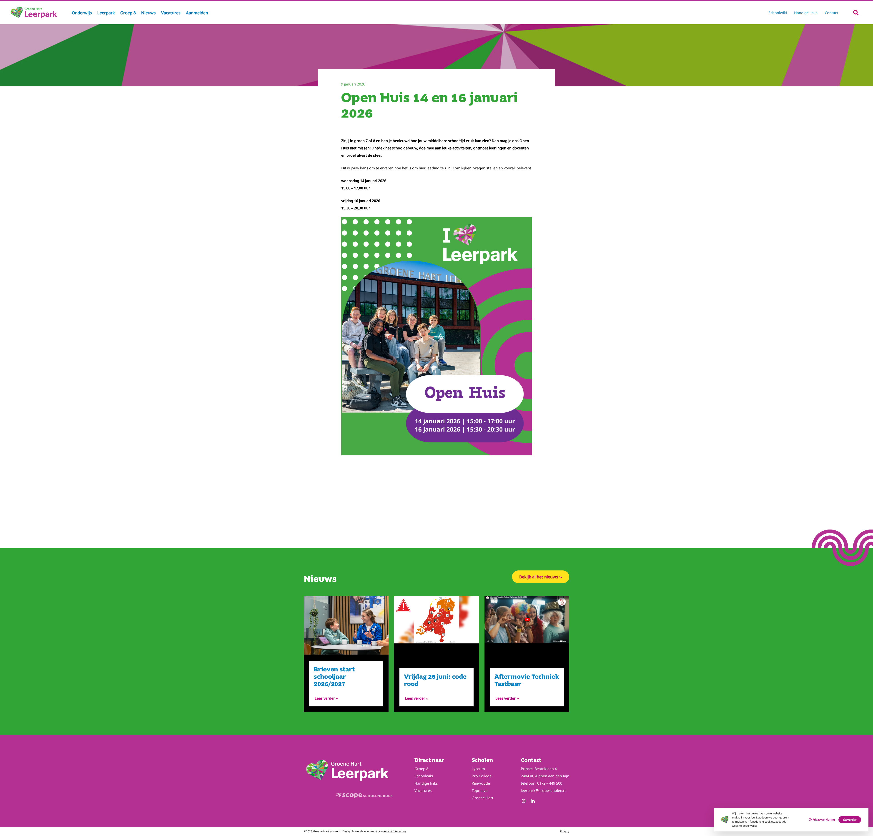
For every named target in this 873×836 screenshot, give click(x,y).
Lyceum (478, 768)
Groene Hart (482, 797)
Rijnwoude (481, 783)
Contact (831, 12)
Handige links (806, 12)
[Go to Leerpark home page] (34, 18)
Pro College (482, 775)
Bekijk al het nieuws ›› (540, 577)
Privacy (564, 831)
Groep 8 (421, 768)
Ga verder (850, 820)
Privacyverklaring (824, 819)
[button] (856, 12)
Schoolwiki (777, 12)
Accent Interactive (394, 831)
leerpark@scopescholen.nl (543, 790)
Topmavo (480, 790)
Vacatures (423, 790)
